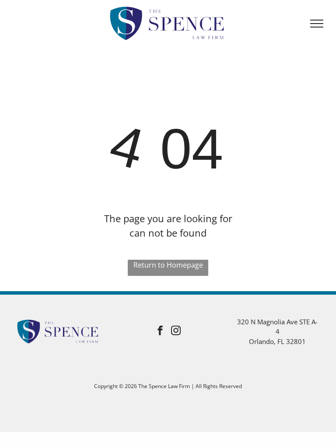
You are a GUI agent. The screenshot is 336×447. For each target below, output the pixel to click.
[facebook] (160, 331)
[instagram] (176, 331)
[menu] (316, 23)
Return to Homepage (168, 265)
